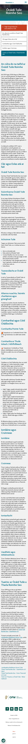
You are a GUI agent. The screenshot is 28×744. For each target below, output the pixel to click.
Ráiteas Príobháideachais (14, 725)
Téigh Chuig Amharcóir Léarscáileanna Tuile (10, 27)
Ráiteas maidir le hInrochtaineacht (14, 722)
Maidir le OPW (14, 715)
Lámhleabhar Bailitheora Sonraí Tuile (12, 667)
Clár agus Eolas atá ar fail (9, 39)
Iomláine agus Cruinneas (9, 48)
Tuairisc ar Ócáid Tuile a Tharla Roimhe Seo (13, 53)
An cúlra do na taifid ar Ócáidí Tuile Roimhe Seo (12, 34)
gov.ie (14, 733)
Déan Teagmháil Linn (14, 718)
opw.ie (14, 737)
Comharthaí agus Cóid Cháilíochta (12, 43)
